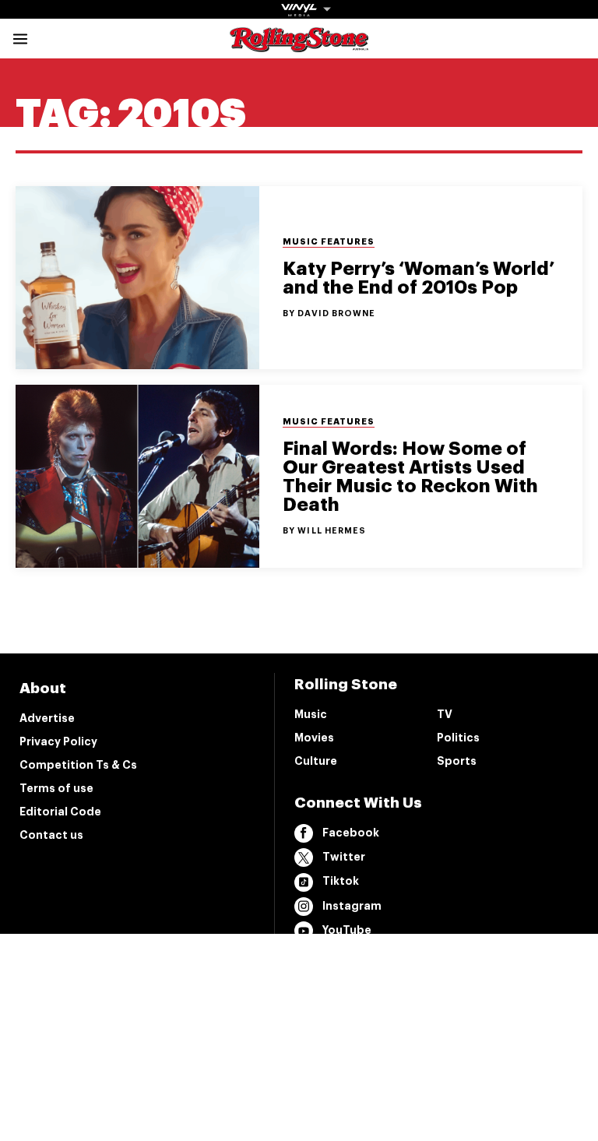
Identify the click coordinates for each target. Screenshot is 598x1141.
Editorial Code (60, 811)
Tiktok (340, 880)
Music (310, 714)
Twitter (343, 856)
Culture (315, 760)
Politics (458, 737)
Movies (314, 737)
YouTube (346, 929)
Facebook (350, 832)
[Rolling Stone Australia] (299, 45)
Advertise (47, 718)
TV (444, 714)
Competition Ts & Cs (78, 764)
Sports (457, 760)
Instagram (352, 905)
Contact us (51, 834)
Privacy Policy (58, 741)
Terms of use (56, 788)
